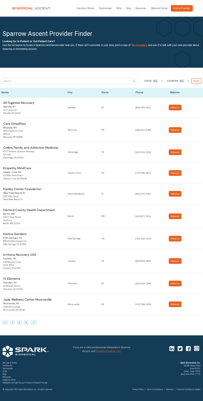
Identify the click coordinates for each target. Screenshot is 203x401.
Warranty (170, 389)
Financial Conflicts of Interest (188, 389)
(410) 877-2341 (143, 216)
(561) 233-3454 (143, 193)
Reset (196, 81)
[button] (153, 81)
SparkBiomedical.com (108, 351)
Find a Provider (182, 8)
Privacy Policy (138, 389)
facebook (189, 348)
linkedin (172, 348)
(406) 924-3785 (143, 130)
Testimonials (105, 8)
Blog (128, 8)
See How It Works (10, 363)
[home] (31, 8)
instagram (196, 348)
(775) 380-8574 (143, 173)
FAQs (119, 8)
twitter (180, 348)
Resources (141, 8)
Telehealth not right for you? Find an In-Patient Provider (25, 383)
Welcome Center (159, 8)
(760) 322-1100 (143, 238)
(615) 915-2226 (143, 152)
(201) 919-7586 (143, 283)
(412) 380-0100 (143, 304)
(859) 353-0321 (143, 107)
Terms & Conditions (155, 389)
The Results (7, 366)
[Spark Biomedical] (25, 352)
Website (175, 107)
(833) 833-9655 (143, 261)
